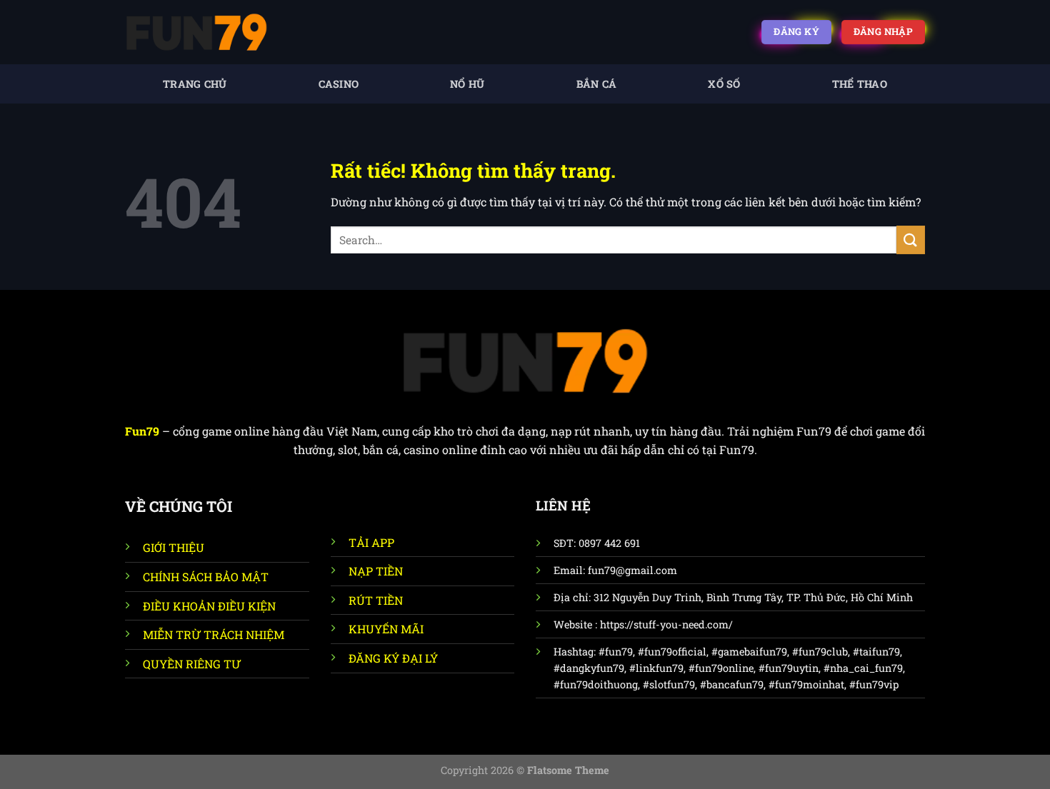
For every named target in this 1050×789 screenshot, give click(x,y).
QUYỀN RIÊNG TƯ (192, 663)
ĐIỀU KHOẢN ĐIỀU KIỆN (209, 605)
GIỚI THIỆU (173, 547)
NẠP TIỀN (376, 570)
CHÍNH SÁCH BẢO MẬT (206, 576)
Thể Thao (859, 84)
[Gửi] (910, 239)
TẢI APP (371, 542)
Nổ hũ (467, 84)
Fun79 (142, 430)
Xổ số (724, 84)
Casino (339, 84)
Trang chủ (195, 84)
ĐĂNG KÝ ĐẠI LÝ (393, 657)
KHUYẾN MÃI (386, 628)
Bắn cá (596, 84)
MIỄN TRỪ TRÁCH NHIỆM (213, 634)
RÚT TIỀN (376, 600)
